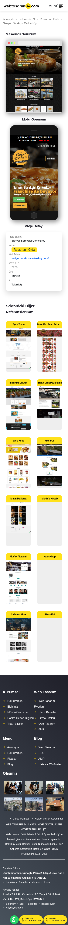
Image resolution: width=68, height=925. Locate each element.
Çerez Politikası (21, 818)
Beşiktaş (33, 903)
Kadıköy (10, 882)
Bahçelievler (48, 903)
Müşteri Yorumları (18, 712)
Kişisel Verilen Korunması (49, 818)
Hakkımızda (14, 700)
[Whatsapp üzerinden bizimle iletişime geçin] (14, 919)
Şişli (21, 903)
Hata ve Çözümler (50, 764)
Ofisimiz (10, 773)
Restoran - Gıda (24, 249)
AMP (41, 729)
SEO (42, 753)
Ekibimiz (12, 706)
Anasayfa (13, 747)
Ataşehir (23, 882)
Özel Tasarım (47, 723)
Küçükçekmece (14, 907)
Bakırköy (11, 903)
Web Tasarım (45, 692)
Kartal (47, 882)
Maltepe (36, 882)
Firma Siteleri (47, 718)
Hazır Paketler (47, 712)
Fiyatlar (11, 758)
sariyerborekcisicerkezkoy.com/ (30, 258)
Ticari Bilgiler (15, 723)
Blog (10, 764)
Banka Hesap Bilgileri (20, 718)
